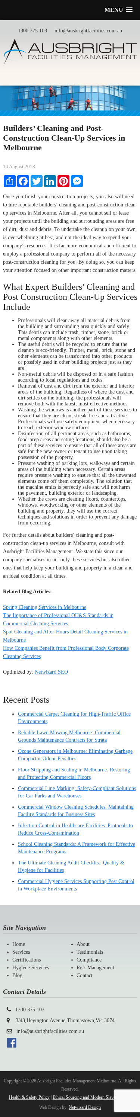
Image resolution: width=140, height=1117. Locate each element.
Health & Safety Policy (29, 1097)
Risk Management (95, 967)
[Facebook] (12, 1046)
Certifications (26, 960)
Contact (85, 975)
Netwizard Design (85, 1107)
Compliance (89, 960)
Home (18, 944)
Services (21, 952)
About (83, 944)
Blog (17, 975)
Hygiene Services (30, 967)
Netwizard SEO (51, 672)
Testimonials (90, 952)
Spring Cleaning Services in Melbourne (44, 607)
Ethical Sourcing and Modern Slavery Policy (92, 1097)
